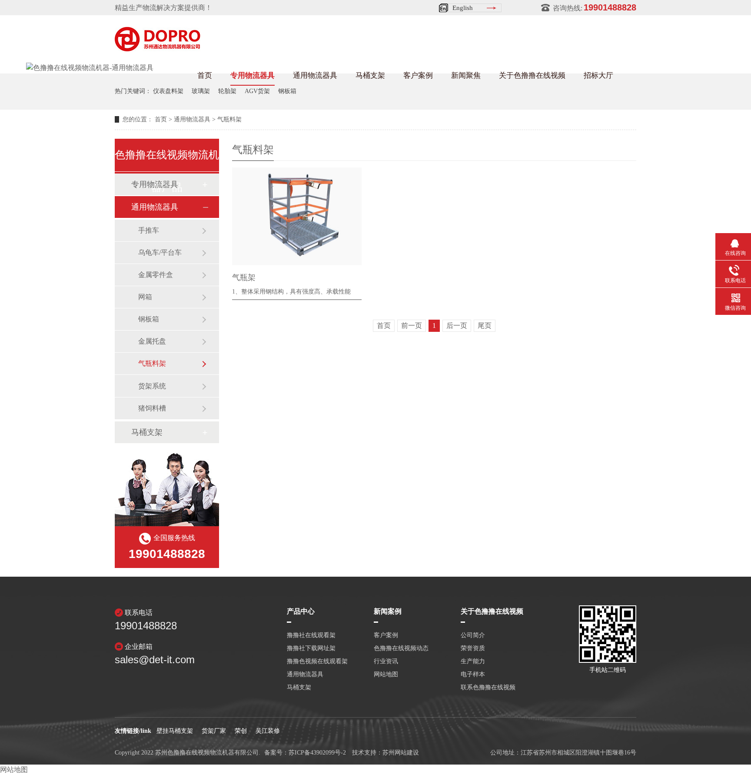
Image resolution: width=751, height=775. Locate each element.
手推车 (148, 230)
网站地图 (386, 674)
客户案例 (418, 75)
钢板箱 (287, 91)
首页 (204, 75)
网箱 (145, 297)
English (462, 7)
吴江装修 (268, 731)
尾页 (485, 325)
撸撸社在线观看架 (311, 635)
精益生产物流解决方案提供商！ (163, 7)
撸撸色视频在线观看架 (317, 661)
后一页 (456, 325)
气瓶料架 (229, 119)
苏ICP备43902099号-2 (317, 752)
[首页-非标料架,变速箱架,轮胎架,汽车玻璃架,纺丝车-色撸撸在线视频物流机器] (157, 48)
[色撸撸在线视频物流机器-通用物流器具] (89, 67)
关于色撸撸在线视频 (532, 75)
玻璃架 (201, 91)
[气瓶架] (297, 216)
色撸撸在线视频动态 (401, 648)
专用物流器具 (252, 75)
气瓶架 (244, 277)
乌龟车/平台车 (160, 252)
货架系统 (152, 386)
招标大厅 (598, 75)
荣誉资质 (473, 648)
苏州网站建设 (400, 752)
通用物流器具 (315, 75)
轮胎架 (227, 91)
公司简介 (473, 635)
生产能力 (473, 661)
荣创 (241, 731)
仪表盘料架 (168, 91)
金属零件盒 (155, 274)
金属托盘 (152, 341)
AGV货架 (257, 91)
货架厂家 (214, 731)
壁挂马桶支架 (174, 731)
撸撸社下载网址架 (311, 648)
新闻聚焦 (466, 75)
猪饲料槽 (152, 408)
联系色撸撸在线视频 (488, 688)
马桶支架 (370, 75)
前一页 (411, 325)
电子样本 (473, 674)
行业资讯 (386, 661)
